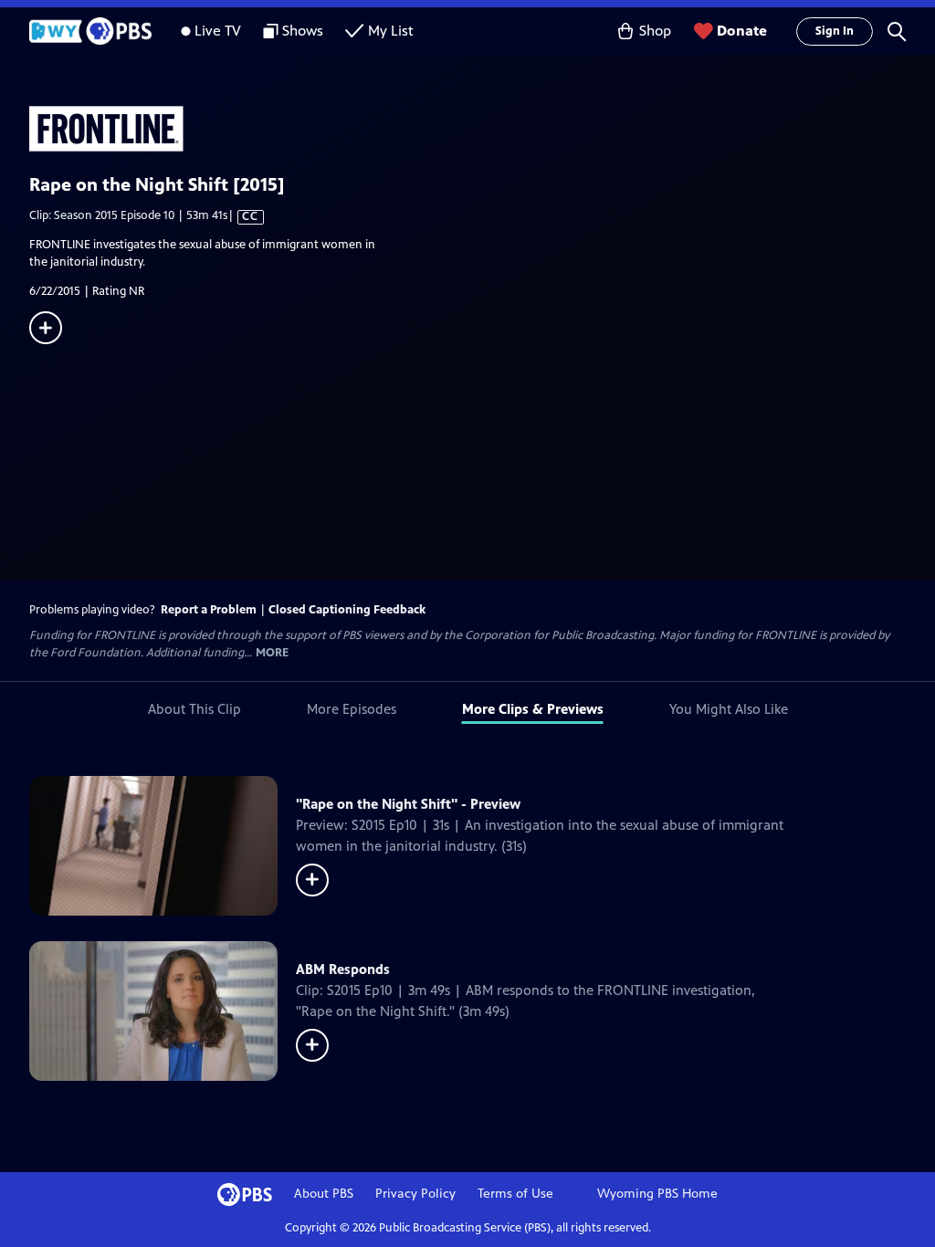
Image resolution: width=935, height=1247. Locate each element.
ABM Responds (343, 969)
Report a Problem (209, 610)
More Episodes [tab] (351, 709)
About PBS (323, 1193)
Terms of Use (515, 1193)
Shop (655, 30)
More (272, 653)
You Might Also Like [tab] (728, 709)
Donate (742, 30)
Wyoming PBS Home (657, 1193)
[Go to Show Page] (482, 129)
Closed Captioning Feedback (346, 610)
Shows (302, 30)
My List (391, 30)
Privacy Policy (415, 1193)
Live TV (217, 30)
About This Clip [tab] (194, 709)
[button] (896, 31)
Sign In (834, 31)
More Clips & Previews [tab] (533, 709)
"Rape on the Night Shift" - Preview (408, 803)
